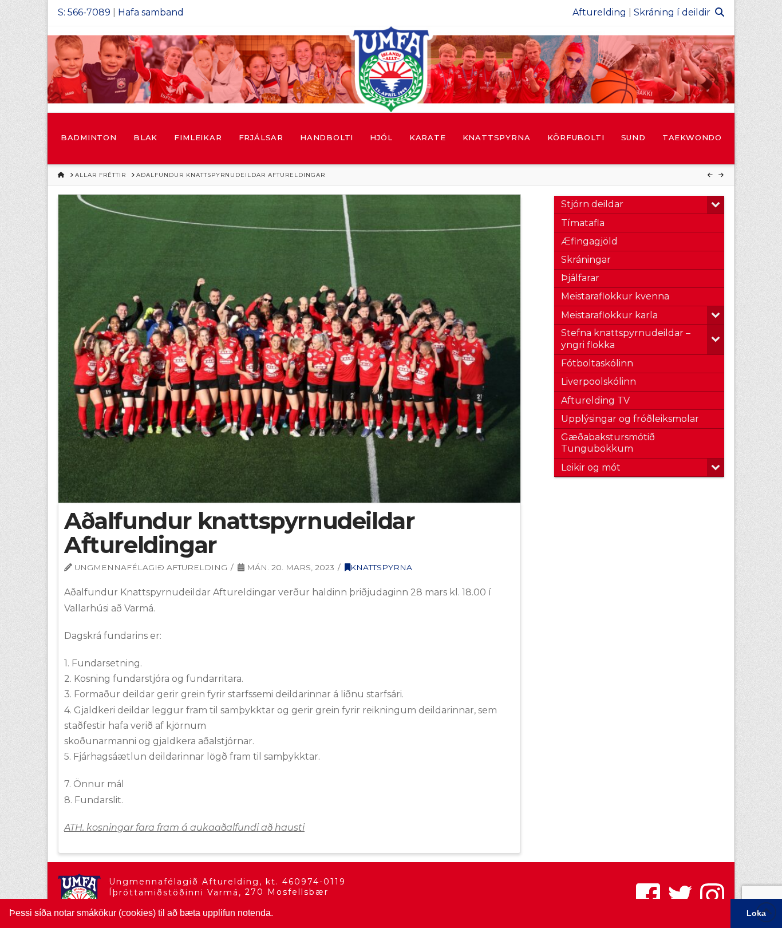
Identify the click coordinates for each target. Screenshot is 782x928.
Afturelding (599, 12)
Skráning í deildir (672, 12)
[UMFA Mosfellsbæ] (391, 69)
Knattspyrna (381, 567)
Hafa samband (151, 12)
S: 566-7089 (84, 12)
